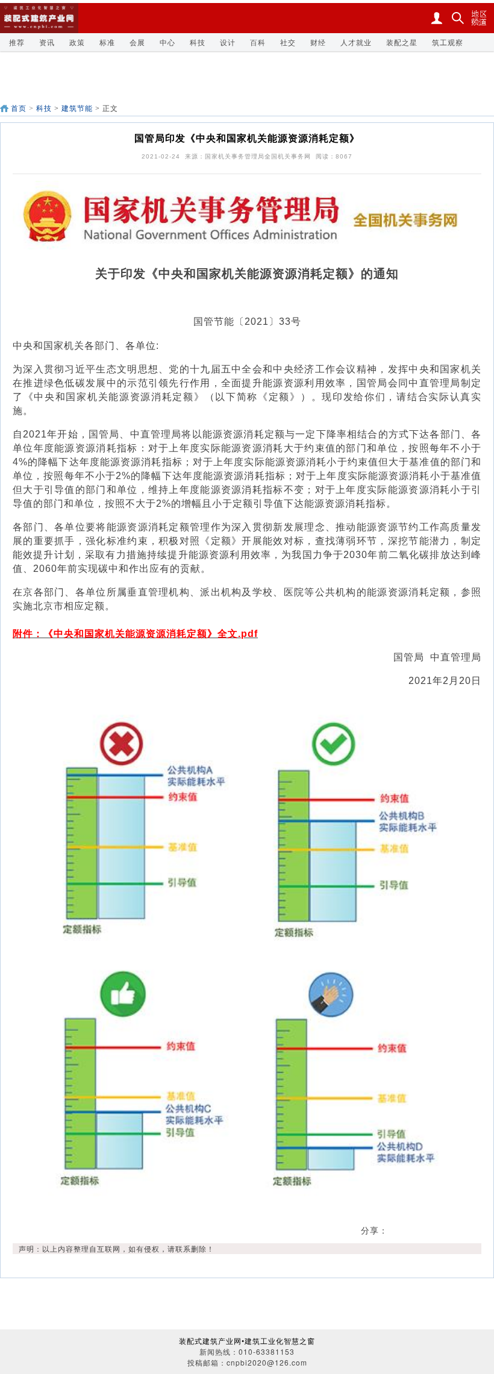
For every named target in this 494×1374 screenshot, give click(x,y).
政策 (77, 42)
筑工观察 (447, 42)
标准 (107, 42)
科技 (197, 42)
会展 (137, 42)
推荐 (17, 42)
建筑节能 (77, 108)
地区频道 (479, 18)
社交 (288, 42)
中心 (167, 42)
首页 (19, 108)
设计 (228, 42)
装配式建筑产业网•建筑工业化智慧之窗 (247, 1340)
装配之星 (401, 42)
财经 (318, 42)
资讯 (47, 42)
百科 (258, 42)
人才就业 (356, 42)
